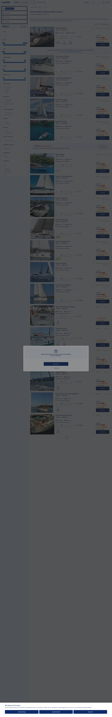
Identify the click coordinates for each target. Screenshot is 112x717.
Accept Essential (56, 712)
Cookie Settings (22, 712)
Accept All (90, 712)
